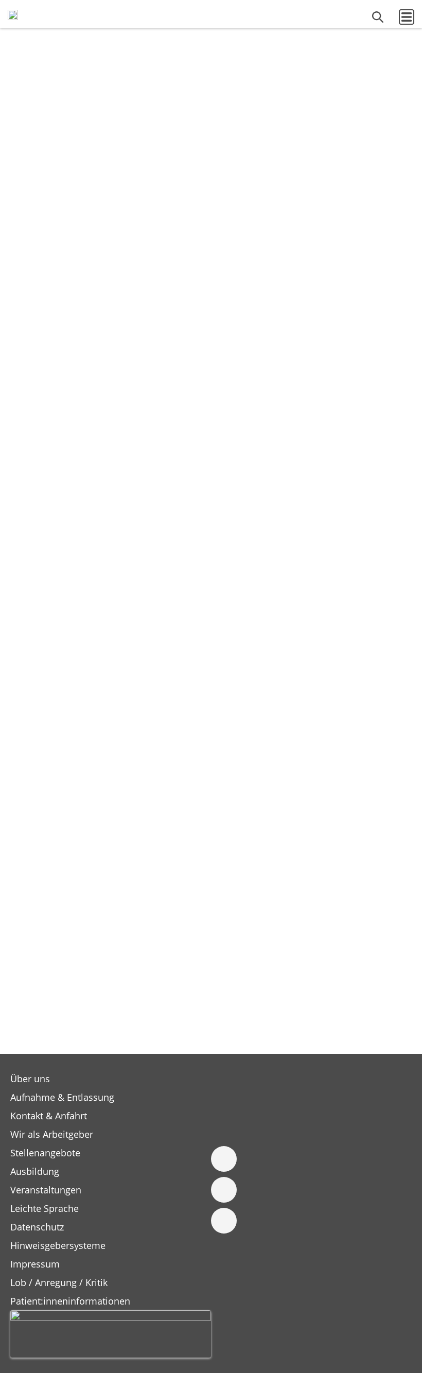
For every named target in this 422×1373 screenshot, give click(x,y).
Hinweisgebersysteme (58, 1245)
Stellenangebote (45, 1153)
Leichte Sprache (44, 1208)
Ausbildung (34, 1171)
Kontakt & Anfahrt (48, 1116)
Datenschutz (37, 1227)
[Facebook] (224, 1159)
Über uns (30, 1078)
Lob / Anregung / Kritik (59, 1282)
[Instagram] (224, 1190)
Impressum (35, 1264)
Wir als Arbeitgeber (51, 1134)
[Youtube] (224, 1221)
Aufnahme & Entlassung (62, 1097)
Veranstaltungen (45, 1190)
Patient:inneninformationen (70, 1301)
